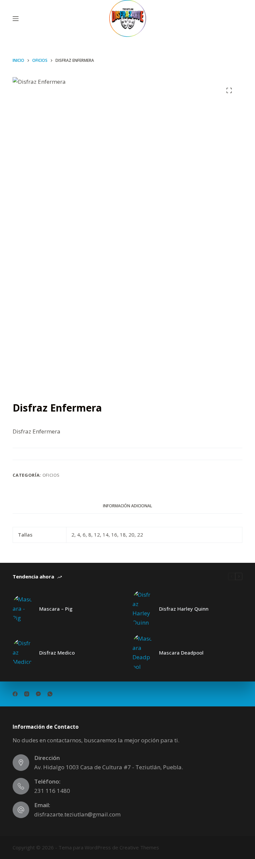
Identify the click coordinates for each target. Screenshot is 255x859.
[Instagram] (26, 693)
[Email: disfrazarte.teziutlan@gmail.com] (21, 809)
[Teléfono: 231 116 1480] (21, 786)
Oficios (51, 475)
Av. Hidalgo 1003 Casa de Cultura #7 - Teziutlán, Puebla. (108, 767)
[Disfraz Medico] (23, 653)
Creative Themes (139, 847)
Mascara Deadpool (181, 652)
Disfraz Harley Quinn (184, 608)
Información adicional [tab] (127, 506)
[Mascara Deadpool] (142, 652)
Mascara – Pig (55, 608)
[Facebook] (15, 693)
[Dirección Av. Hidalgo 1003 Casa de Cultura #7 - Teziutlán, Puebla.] (21, 762)
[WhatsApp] (49, 693)
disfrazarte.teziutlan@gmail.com (77, 814)
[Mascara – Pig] (23, 609)
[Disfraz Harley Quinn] (142, 608)
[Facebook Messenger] (38, 693)
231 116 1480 (52, 791)
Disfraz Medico (57, 652)
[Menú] (16, 19)
